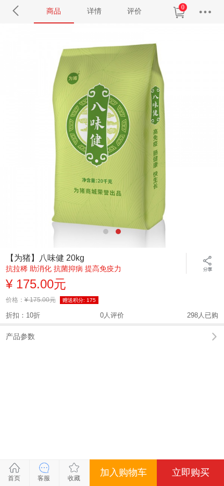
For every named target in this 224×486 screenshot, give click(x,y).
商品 (53, 11)
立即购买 (190, 472)
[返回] (16, 10)
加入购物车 (123, 472)
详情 (94, 11)
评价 (134, 11)
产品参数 (20, 336)
